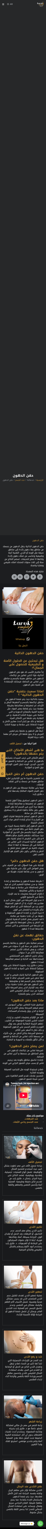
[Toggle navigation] (3, 4)
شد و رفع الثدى (33, 1356)
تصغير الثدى (35, 1292)
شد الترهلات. (31, 1119)
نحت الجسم (20, 480)
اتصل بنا (23, 645)
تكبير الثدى (35, 1227)
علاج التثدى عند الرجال (29, 1486)
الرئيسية (39, 480)
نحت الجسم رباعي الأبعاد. (25, 1122)
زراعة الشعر (35, 1421)
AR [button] (11, 4)
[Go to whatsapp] (40, 1524)
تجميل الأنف (16, 744)
